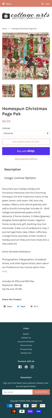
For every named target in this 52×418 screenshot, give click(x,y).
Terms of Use (26, 345)
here (4, 271)
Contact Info (26, 353)
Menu (9, 4)
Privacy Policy (26, 349)
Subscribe (41, 392)
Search (26, 334)
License (6, 128)
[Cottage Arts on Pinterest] (26, 367)
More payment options (26, 158)
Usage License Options (20, 178)
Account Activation (26, 341)
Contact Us (26, 338)
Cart (47, 4)
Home (4, 29)
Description (12, 169)
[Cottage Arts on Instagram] (32, 367)
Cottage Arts (36, 401)
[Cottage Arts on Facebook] (20, 367)
